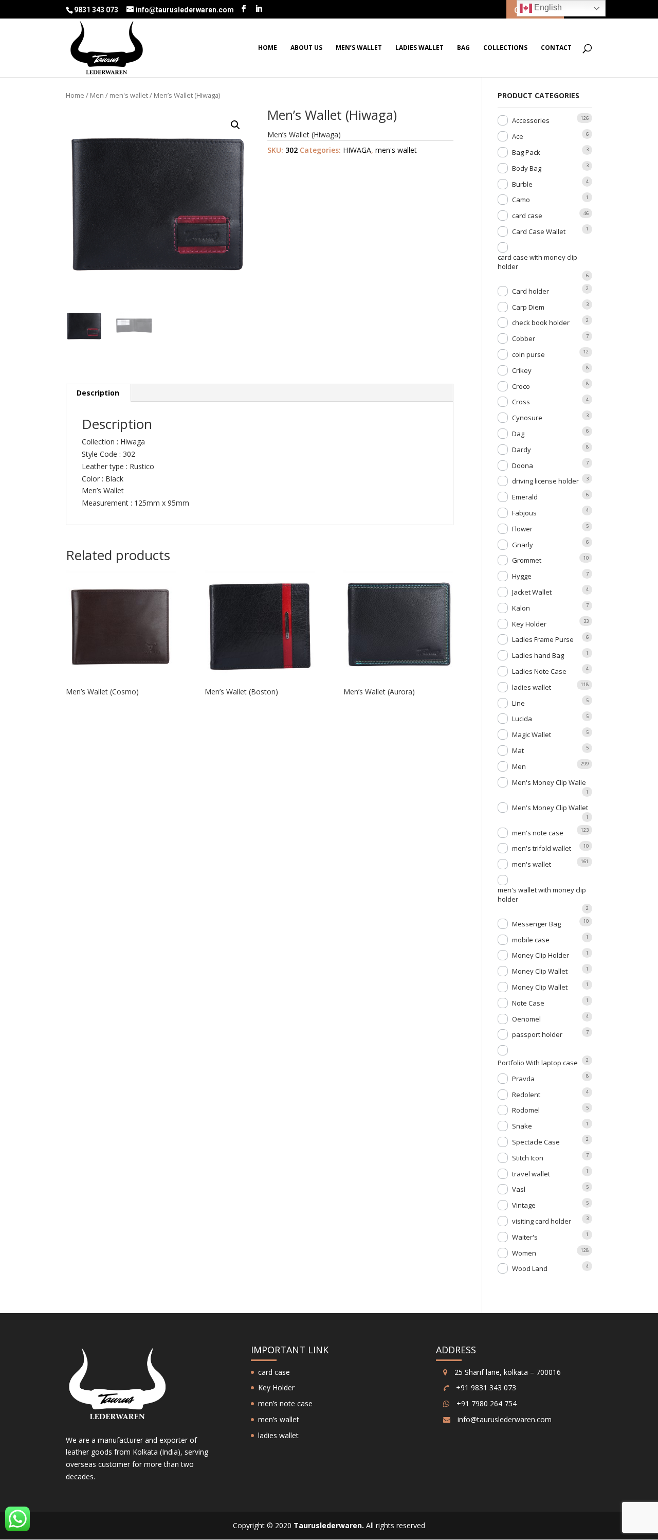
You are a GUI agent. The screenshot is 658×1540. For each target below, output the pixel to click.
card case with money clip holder (537, 262)
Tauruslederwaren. (329, 1525)
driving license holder (545, 481)
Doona (522, 465)
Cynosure (527, 417)
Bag (463, 48)
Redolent (526, 1094)
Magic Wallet (531, 734)
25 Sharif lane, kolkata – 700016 (506, 1372)
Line (518, 703)
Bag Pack (526, 152)
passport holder (537, 1034)
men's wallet (128, 95)
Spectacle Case (536, 1142)
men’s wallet (359, 48)
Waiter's (525, 1237)
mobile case (531, 939)
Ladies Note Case (539, 671)
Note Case (528, 1003)
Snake (522, 1126)
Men (97, 95)
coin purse (528, 354)
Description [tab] (98, 393)
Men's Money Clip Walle (549, 782)
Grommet (526, 560)
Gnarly (522, 544)
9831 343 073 (97, 10)
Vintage (524, 1205)
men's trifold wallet (541, 848)
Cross (521, 401)
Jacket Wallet (532, 592)
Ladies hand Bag (538, 655)
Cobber (523, 338)
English (547, 7)
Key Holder (529, 624)
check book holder (541, 322)
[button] (235, 125)
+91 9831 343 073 (485, 1387)
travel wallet (531, 1173)
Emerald (525, 497)
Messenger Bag (536, 923)
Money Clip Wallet (540, 971)
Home (267, 48)
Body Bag (526, 168)
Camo (521, 199)
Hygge (522, 576)
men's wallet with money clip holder (542, 894)
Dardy (521, 449)
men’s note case (285, 1403)
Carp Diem (528, 307)
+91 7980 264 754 (485, 1403)
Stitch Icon (527, 1157)
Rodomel (526, 1110)
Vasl (518, 1189)
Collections (505, 48)
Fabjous (524, 512)
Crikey (522, 370)
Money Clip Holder (540, 955)
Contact (556, 48)
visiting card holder (541, 1221)
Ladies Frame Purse (543, 639)
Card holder (530, 291)
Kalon (521, 608)
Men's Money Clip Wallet (550, 807)
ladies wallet (419, 48)
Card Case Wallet (538, 231)
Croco (521, 386)
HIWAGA (357, 150)
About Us (306, 48)
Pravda (523, 1078)
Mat (518, 750)
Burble (522, 184)
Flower (522, 528)
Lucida (522, 718)
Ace (517, 136)
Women (524, 1253)
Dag (518, 433)
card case (527, 215)
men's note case (537, 832)
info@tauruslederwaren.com (505, 1419)
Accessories (531, 120)
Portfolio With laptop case (538, 1062)
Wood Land (529, 1268)
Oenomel (526, 1019)
